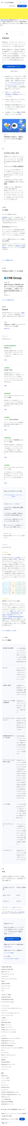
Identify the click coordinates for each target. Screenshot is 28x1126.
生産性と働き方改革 (6, 1022)
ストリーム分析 (15, 557)
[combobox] (6, 1123)
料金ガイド (15, 907)
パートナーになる (5, 1080)
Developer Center (5, 1087)
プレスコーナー (5, 1089)
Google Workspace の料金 (7, 999)
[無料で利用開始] (22, 6)
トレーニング (4, 1057)
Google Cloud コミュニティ (7, 1104)
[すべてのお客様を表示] (8, 300)
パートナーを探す (9, 953)
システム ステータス (6, 1066)
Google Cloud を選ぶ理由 (7, 969)
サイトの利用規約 (22, 1113)
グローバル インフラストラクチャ (9, 978)
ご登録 (22, 312)
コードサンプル (5, 1052)
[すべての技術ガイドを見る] (9, 630)
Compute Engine (6, 618)
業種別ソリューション (6, 1024)
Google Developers (5, 1062)
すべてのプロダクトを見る (11, 958)
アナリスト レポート (6, 986)
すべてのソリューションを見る (8, 1032)
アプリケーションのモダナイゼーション (10, 1013)
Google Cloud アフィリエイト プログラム (10, 1038)
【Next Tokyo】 (4, 20)
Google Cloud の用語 (7, 1116)
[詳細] (5, 360)
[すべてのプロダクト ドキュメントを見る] (13, 495)
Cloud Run (9, 614)
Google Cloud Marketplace (7, 1045)
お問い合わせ (7, 947)
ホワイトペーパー (5, 988)
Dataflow (8, 94)
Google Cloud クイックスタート (8, 1043)
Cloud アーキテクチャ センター (8, 1055)
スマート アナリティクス (7, 1015)
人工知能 (3, 1017)
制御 (18, 112)
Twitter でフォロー (5, 1097)
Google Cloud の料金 (6, 997)
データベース (4, 1010)
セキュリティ (4, 1020)
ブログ (2, 990)
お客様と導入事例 (5, 983)
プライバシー (13, 1113)
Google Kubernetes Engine (15, 616)
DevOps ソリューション (6, 1027)
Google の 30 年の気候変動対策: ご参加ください (14, 1109)
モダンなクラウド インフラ (7, 974)
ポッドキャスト (5, 1085)
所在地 (2, 981)
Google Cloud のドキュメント (8, 1040)
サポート (3, 1050)
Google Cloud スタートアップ (8, 1064)
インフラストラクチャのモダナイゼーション (11, 1008)
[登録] (22, 1119)
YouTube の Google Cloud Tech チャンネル (11, 1094)
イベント (3, 1082)
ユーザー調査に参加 (6, 1099)
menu (2, 2)
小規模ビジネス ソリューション (8, 1029)
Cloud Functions (14, 613)
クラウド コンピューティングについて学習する (12, 1047)
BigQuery (15, 94)
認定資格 (3, 1059)
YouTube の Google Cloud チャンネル (10, 1092)
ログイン (25, 2)
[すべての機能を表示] (7, 260)
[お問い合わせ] (14, 71)
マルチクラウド (5, 976)
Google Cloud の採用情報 (7, 1101)
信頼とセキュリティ (6, 971)
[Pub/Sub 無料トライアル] (14, 66)
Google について (5, 1113)
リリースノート (5, 1069)
